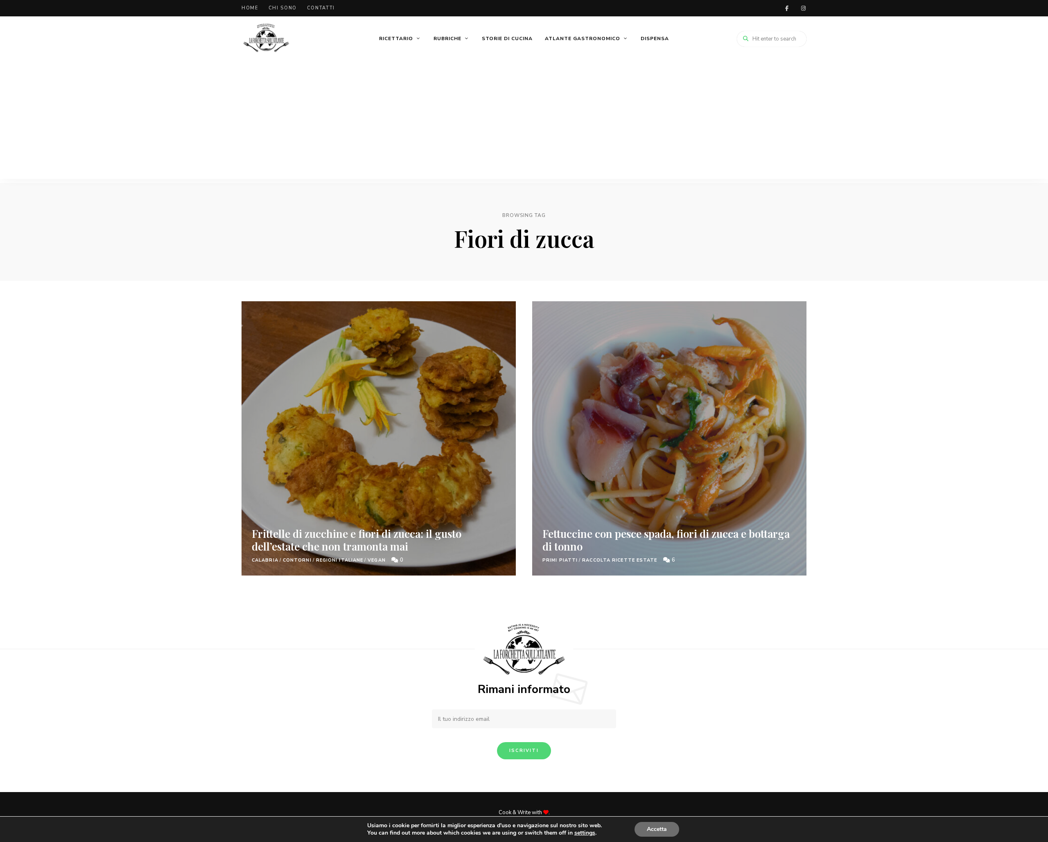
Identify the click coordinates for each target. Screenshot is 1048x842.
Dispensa (655, 38)
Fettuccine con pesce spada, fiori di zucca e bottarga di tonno (666, 539)
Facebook (787, 8)
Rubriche (447, 38)
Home (250, 8)
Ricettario (396, 38)
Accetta (657, 829)
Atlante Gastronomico (582, 38)
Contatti (321, 8)
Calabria (265, 560)
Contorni (297, 560)
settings (584, 833)
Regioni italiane (340, 560)
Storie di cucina (507, 38)
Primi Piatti (560, 560)
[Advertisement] (524, 121)
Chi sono (283, 8)
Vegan (377, 560)
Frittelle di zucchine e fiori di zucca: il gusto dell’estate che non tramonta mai (356, 539)
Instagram (803, 8)
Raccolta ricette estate (619, 560)
